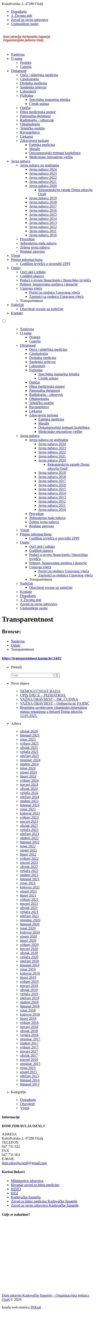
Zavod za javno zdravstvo (29, 20)
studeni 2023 (29, 801)
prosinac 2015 (30, 1064)
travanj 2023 (29, 821)
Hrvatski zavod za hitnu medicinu (35, 1185)
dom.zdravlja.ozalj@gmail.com (24, 1163)
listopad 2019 (29, 965)
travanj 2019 (29, 986)
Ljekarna (26, 136)
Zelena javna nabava (35, 247)
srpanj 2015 (28, 1072)
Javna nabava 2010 (43, 235)
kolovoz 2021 (30, 887)
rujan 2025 (28, 739)
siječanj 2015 (29, 1076)
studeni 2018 (29, 1002)
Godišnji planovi (32, 276)
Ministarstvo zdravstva (27, 1181)
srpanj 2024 (28, 772)
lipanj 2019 (28, 977)
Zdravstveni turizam (34, 141)
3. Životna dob (21, 16)
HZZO (16, 1189)
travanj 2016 (29, 1060)
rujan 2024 (28, 768)
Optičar (25, 108)
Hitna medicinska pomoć (38, 112)
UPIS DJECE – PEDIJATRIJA (43, 695)
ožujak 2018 (29, 1031)
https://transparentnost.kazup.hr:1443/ (32, 658)
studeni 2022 (29, 838)
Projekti (25, 63)
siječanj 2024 (29, 797)
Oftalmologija (30, 124)
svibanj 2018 (29, 1023)
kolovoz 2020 (30, 932)
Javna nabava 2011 (43, 231)
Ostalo (15, 268)
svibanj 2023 (29, 817)
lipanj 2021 (28, 895)
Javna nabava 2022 (43, 177)
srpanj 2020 (28, 936)
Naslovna (18, 54)
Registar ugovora (32, 251)
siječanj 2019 (29, 998)
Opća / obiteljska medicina (39, 75)
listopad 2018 (29, 1006)
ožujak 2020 (29, 953)
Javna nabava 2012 (43, 227)
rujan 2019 (28, 969)
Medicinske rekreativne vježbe (51, 157)
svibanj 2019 (29, 982)
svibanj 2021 (29, 899)
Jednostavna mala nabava (38, 243)
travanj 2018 (29, 1027)
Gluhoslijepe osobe (25, 24)
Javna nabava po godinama (39, 165)
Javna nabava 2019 (43, 198)
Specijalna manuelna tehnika (49, 99)
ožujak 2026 (29, 731)
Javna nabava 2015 (43, 214)
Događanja (19, 11)
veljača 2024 (29, 793)
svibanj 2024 (29, 780)
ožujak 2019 (29, 990)
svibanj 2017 (29, 1047)
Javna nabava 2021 (43, 182)
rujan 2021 (28, 883)
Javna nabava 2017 (43, 206)
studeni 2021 (29, 875)
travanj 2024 (29, 785)
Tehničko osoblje (32, 128)
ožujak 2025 (29, 748)
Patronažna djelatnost (35, 116)
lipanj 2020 (28, 941)
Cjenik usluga (39, 104)
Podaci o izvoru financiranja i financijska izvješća (55, 280)
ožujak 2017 (29, 1055)
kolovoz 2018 (30, 1014)
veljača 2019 (29, 994)
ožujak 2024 (29, 789)
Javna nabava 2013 (43, 223)
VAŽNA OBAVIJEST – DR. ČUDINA (49, 699)
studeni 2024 (29, 764)
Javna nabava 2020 (43, 186)
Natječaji (17, 305)
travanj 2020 (29, 949)
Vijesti (15, 255)
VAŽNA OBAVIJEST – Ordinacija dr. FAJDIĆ (54, 703)
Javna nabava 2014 (43, 219)
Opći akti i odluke (33, 272)
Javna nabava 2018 (43, 202)
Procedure (27, 239)
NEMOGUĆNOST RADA (40, 691)
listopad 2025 (29, 735)
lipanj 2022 (28, 854)
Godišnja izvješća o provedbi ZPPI (45, 264)
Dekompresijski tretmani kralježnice (55, 153)
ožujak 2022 (29, 867)
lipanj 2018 (28, 1018)
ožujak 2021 (29, 908)
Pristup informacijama (26, 260)
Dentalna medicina (33, 83)
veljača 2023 (29, 830)
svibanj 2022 (29, 858)
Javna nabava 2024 (43, 169)
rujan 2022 (28, 846)
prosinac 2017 (30, 1039)
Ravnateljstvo (30, 132)
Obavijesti (27, 1104)
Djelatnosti (18, 71)
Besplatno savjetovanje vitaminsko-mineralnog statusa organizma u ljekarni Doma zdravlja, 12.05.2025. (53, 712)
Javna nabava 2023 (43, 173)
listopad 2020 (29, 924)
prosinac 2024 (30, 760)
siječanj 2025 (29, 756)
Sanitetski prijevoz (33, 87)
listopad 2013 (29, 1084)
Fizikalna (26, 95)
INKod (36, 1307)
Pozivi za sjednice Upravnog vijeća (54, 292)
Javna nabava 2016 (43, 210)
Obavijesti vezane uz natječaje (41, 309)
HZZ (14, 1193)
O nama (16, 58)
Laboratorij (28, 91)
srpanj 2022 (28, 850)
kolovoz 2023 (30, 813)
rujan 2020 (28, 928)
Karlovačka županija (26, 1197)
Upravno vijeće (31, 288)
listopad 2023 (29, 805)
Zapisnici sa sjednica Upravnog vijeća (56, 297)
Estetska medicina (42, 145)
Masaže (34, 149)
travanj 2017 (29, 1051)
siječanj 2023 (29, 834)
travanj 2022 (29, 863)
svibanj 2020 (29, 945)
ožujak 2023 (29, 826)
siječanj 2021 (29, 916)
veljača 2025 (29, 752)
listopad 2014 (29, 1080)
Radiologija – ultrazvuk (37, 120)
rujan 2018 (28, 1010)
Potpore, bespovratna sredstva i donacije (49, 284)
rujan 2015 (28, 1068)
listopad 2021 (29, 879)
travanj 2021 (29, 904)
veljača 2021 (29, 912)
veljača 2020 (29, 957)
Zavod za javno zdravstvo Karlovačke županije (45, 1205)
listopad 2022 (29, 842)
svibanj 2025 (29, 743)
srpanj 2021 (28, 891)
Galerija (25, 67)
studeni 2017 (29, 1043)
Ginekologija (29, 79)
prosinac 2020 (30, 920)
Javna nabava (20, 161)
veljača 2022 (29, 871)
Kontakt (17, 313)
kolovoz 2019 (30, 973)
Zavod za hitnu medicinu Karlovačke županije (44, 1201)
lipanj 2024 (28, 776)
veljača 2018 (29, 1035)
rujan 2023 (28, 809)
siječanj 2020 (29, 961)
